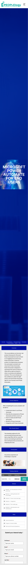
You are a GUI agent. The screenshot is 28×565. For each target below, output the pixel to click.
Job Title (6, 560)
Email (6, 547)
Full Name (7, 540)
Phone (6, 553)
